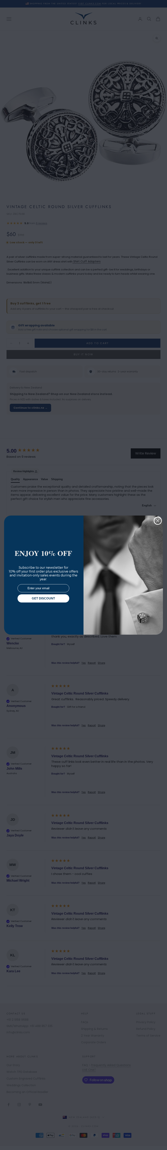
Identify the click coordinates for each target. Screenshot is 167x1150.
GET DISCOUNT (43, 598)
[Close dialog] (157, 520)
